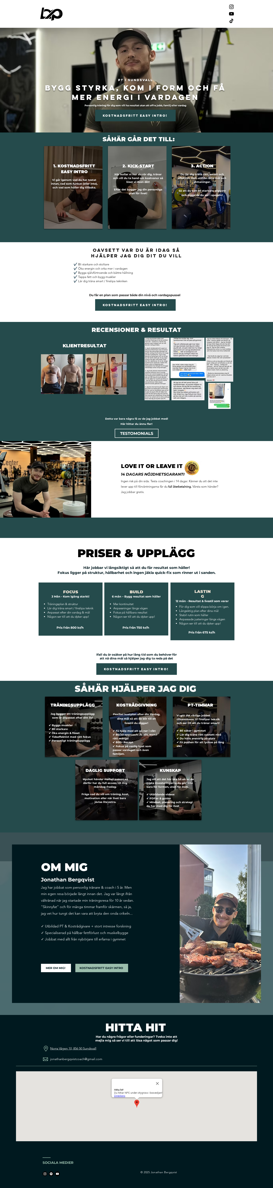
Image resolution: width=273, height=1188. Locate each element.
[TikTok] (231, 21)
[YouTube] (231, 14)
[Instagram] (231, 7)
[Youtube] (57, 1173)
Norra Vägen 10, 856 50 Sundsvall (73, 1048)
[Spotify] (51, 1173)
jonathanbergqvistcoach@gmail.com (76, 1059)
